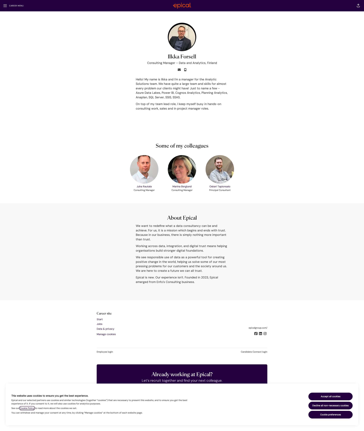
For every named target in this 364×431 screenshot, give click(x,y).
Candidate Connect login (254, 351)
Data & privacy (105, 329)
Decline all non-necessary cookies (330, 405)
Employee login (105, 351)
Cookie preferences (330, 414)
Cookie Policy (27, 408)
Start (100, 319)
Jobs (99, 324)
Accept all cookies (330, 396)
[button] (358, 6)
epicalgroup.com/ (258, 327)
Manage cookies (106, 334)
